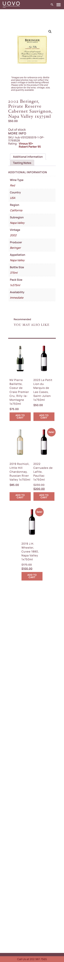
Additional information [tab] (28, 157)
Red (12, 185)
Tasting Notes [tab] (22, 163)
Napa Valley (17, 223)
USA (12, 198)
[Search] (52, 4)
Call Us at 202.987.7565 (32, 959)
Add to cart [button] (20, 416)
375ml (13, 273)
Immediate (16, 297)
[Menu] (58, 5)
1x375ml (15, 285)
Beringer (15, 248)
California (16, 210)
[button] (50, 32)
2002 (13, 235)
